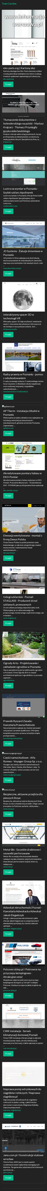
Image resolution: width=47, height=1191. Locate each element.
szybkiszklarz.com (10, 206)
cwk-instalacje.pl (10, 1048)
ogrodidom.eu (8, 680)
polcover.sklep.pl (10, 990)
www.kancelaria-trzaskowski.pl (15, 391)
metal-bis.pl (8, 867)
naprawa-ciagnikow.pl (12, 1110)
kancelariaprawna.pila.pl (12, 738)
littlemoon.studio (10, 329)
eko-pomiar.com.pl (10, 490)
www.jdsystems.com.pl (12, 268)
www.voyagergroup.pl (12, 775)
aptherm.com (8, 428)
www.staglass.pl (9, 618)
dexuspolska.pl (9, 553)
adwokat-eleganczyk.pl (12, 928)
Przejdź (8, 84)
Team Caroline (9, 3)
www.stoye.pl (8, 809)
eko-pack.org (8, 79)
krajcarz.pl (7, 142)
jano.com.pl (7, 1172)
